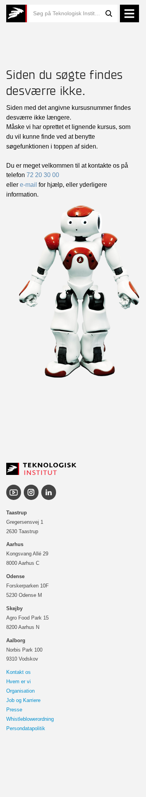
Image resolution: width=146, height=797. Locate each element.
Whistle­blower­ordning (30, 719)
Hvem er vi (18, 681)
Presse (14, 710)
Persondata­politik (25, 728)
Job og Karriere (23, 700)
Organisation (20, 691)
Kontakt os (18, 672)
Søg (109, 13)
